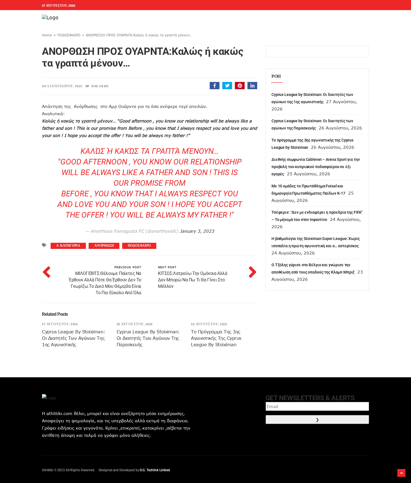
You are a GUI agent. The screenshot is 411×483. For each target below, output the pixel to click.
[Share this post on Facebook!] (214, 85)
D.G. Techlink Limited (155, 470)
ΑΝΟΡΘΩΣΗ (104, 246)
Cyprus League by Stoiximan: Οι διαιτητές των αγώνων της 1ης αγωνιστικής (73, 338)
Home (47, 35)
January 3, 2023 (197, 231)
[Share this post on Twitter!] (227, 85)
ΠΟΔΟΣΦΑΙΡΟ (68, 35)
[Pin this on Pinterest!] (240, 85)
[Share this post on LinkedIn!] (252, 85)
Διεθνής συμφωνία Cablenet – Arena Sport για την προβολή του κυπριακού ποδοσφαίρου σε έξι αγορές (315, 166)
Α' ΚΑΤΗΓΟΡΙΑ (68, 246)
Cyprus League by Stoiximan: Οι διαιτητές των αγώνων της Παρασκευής (148, 338)
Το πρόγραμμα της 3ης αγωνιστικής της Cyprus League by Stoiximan (216, 338)
